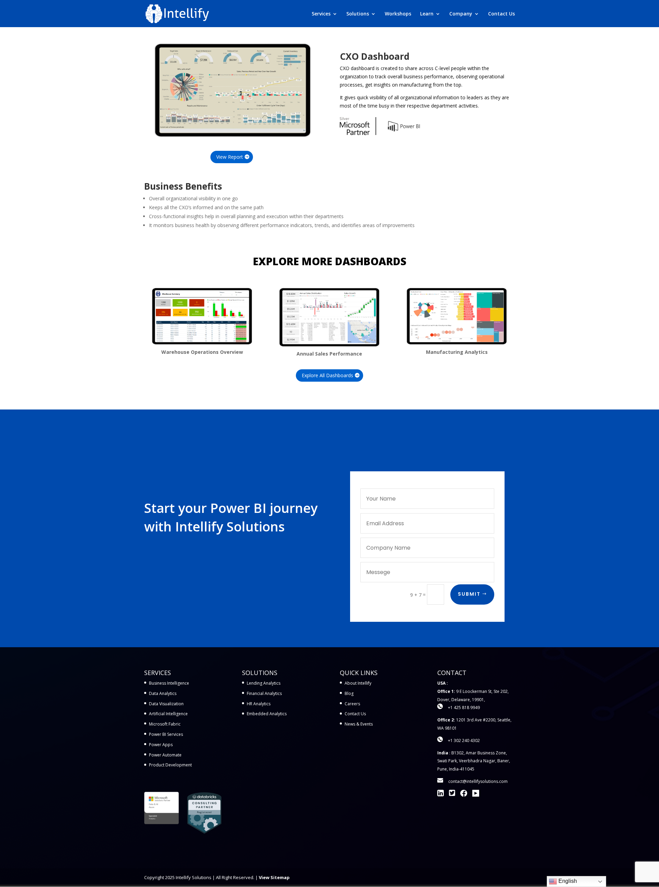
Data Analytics (162, 693)
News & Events (359, 724)
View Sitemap (274, 877)
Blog (349, 693)
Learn (426, 14)
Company (460, 14)
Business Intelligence (169, 683)
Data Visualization (166, 704)
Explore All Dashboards (327, 375)
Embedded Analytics (267, 714)
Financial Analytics (264, 693)
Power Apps (161, 745)
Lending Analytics (263, 683)
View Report (229, 157)
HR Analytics (258, 704)
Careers (352, 704)
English (567, 881)
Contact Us (501, 14)
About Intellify (358, 683)
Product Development (170, 765)
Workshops (398, 14)
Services (321, 14)
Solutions (357, 14)
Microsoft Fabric (165, 724)
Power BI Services (166, 734)
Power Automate (165, 755)
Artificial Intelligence (168, 714)
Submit (469, 594)
